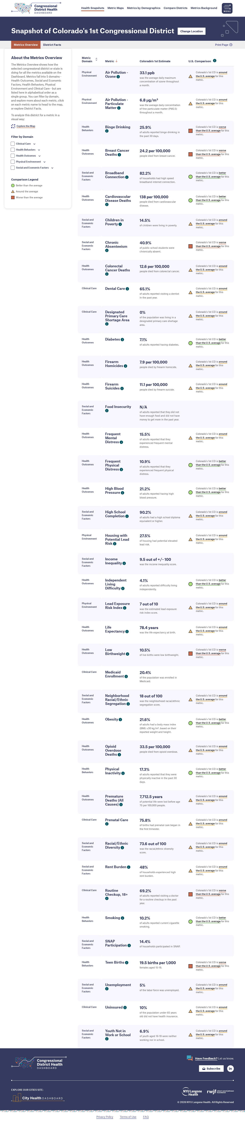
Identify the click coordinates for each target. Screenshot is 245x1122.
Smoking (112, 918)
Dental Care (115, 288)
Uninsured (114, 1007)
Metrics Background (204, 7)
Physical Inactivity (113, 771)
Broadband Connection (114, 175)
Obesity (111, 719)
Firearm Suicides (112, 386)
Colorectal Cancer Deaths (117, 268)
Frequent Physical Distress (112, 465)
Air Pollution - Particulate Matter (116, 103)
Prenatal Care (116, 820)
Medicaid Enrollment (114, 674)
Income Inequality (113, 561)
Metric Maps (116, 7)
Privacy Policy (104, 1116)
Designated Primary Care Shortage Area (117, 316)
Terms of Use (128, 1116)
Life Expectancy (115, 629)
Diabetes (112, 339)
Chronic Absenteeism (116, 244)
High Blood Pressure (114, 490)
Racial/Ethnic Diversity (116, 845)
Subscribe (213, 1068)
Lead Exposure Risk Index (117, 605)
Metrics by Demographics (143, 7)
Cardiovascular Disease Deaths (118, 198)
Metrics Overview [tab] (26, 44)
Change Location (191, 31)
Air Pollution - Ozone (116, 74)
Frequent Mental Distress (112, 438)
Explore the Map (26, 125)
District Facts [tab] (52, 44)
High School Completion (115, 514)
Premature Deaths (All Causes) (114, 800)
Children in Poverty (114, 222)
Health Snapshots (92, 7)
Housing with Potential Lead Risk (117, 539)
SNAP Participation (116, 943)
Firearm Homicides (114, 364)
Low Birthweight (115, 652)
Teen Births (114, 962)
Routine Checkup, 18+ (116, 892)
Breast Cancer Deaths (117, 152)
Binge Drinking (117, 127)
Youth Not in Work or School (118, 1033)
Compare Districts (175, 7)
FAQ (146, 1116)
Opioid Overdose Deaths (113, 750)
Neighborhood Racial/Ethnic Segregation (117, 699)
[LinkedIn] (230, 1068)
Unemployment (118, 985)
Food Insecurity (118, 406)
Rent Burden (115, 867)
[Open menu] (227, 8)
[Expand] (34, 144)
